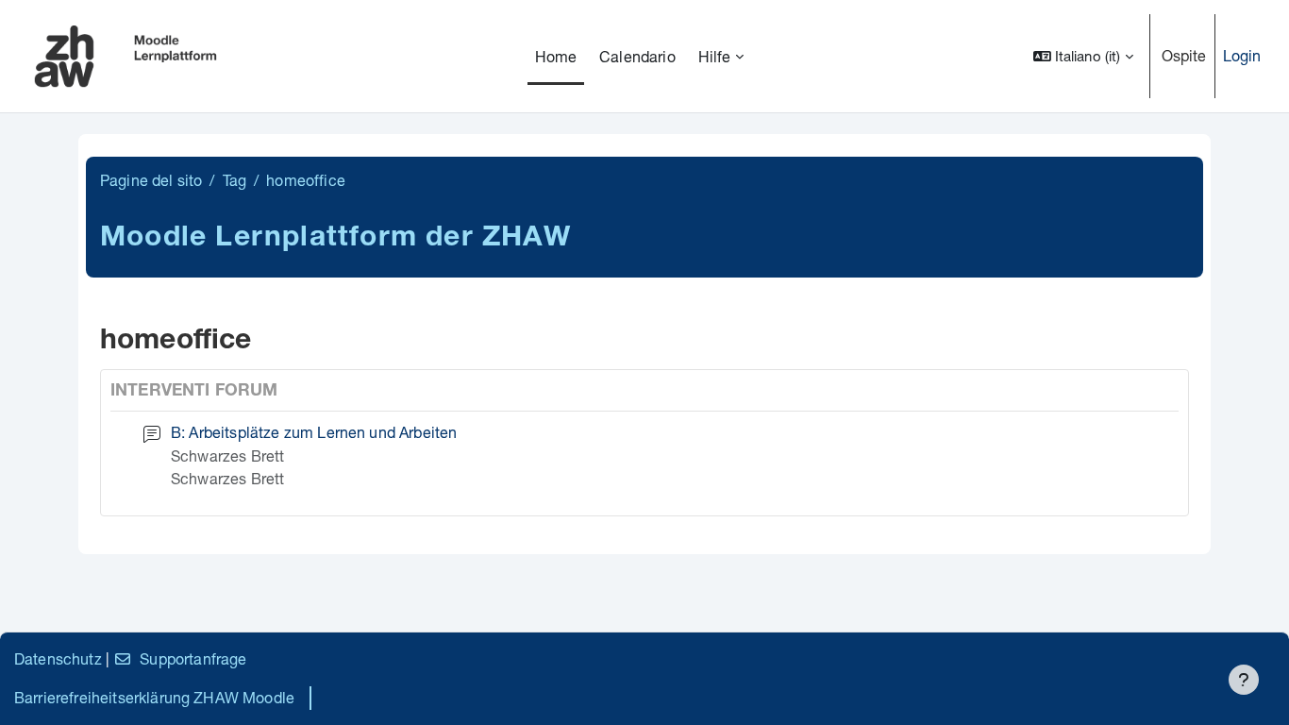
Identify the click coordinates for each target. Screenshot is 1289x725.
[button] (1083, 56)
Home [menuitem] (556, 56)
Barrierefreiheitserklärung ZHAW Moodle (154, 697)
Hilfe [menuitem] (714, 56)
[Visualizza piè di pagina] (1244, 680)
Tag (234, 180)
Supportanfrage (193, 658)
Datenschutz (58, 658)
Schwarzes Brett (227, 455)
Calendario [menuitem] (637, 56)
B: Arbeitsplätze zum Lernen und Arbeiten (314, 432)
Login (1242, 55)
